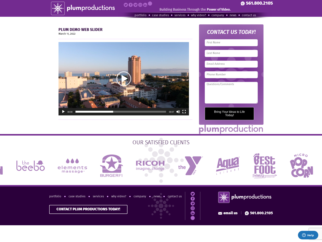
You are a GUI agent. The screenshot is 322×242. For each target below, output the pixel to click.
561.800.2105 (259, 3)
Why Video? (198, 15)
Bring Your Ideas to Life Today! (229, 113)
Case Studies (160, 15)
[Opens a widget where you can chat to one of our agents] (308, 235)
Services (179, 15)
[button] (123, 78)
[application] (124, 78)
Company (217, 15)
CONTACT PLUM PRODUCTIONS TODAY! (88, 209)
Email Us (230, 213)
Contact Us (249, 15)
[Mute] (178, 112)
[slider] (120, 112)
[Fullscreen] (184, 112)
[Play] (63, 112)
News (233, 15)
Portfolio (140, 15)
